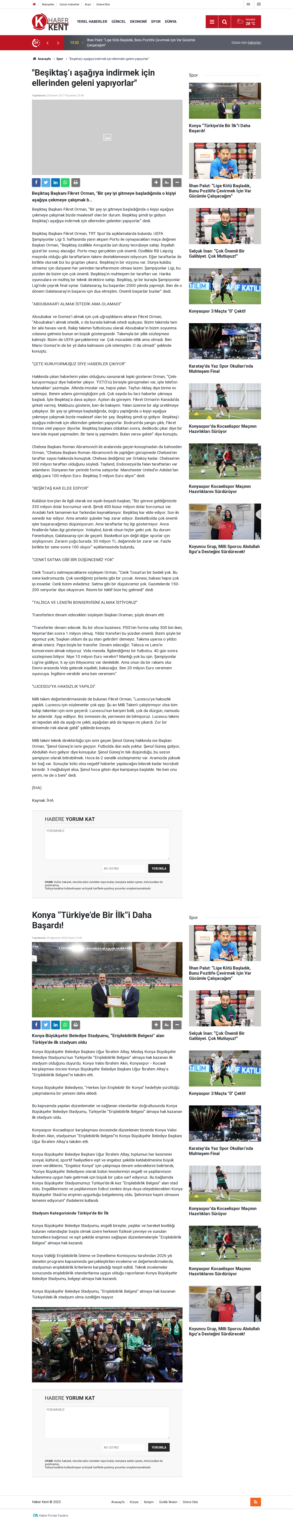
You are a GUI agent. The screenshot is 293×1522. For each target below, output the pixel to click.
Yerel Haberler (92, 21)
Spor (156, 21)
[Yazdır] (75, 182)
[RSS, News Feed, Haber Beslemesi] (255, 1502)
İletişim (149, 1502)
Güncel (119, 21)
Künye (134, 1502)
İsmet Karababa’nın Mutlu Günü (109, 43)
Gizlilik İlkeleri (168, 1502)
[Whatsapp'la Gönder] (65, 182)
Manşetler (48, 4)
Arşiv (88, 4)
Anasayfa (118, 1502)
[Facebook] (36, 182)
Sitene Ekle (103, 4)
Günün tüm (246, 43)
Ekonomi (138, 21)
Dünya (171, 21)
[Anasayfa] (34, 4)
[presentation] (47, 42)
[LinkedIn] (55, 182)
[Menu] (212, 22)
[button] (156, 182)
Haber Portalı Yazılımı (53, 1515)
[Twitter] (46, 182)
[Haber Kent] (50, 21)
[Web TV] (248, 4)
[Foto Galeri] (258, 4)
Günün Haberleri (69, 4)
